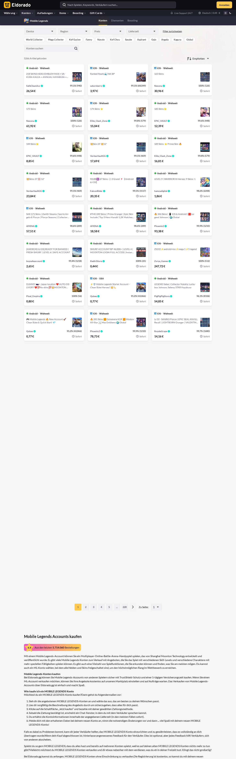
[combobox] (40, 31)
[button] (181, 13)
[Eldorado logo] (16, 5)
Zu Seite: (143, 607)
